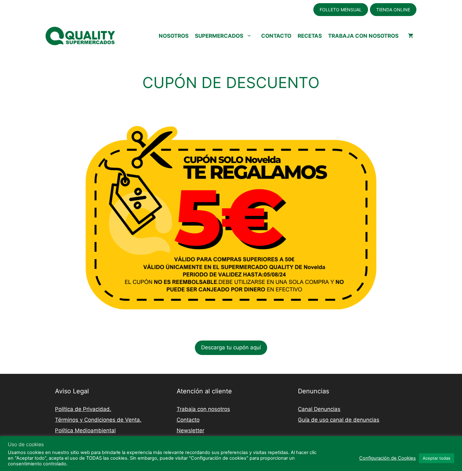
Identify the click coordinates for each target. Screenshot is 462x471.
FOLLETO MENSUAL (341, 9)
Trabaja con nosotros (203, 409)
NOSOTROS (174, 36)
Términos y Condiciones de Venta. (98, 420)
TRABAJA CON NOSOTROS (363, 36)
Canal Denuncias (319, 409)
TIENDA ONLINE (393, 9)
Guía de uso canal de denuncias (338, 420)
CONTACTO (276, 36)
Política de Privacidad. (83, 409)
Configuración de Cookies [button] (387, 458)
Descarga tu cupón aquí (231, 347)
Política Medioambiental (85, 430)
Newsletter (190, 430)
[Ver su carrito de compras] (411, 35)
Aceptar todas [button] (436, 458)
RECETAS (310, 36)
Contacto (188, 420)
